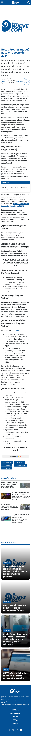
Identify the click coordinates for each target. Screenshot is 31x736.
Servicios (7, 468)
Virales (15, 720)
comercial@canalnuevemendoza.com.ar (11, 701)
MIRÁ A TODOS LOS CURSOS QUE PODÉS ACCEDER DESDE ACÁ (15, 263)
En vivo (15, 723)
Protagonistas (15, 713)
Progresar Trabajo (20, 465)
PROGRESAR (7, 465)
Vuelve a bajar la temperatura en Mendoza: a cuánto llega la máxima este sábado (9, 507)
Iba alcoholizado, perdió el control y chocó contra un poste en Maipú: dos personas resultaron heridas (21, 496)
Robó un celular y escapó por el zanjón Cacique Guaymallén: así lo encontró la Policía (9, 485)
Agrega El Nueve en (25, 81)
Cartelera (15, 710)
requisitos (15, 331)
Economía (19, 462)
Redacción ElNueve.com (11, 79)
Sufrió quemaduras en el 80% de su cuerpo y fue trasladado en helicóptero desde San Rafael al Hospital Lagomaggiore (20, 518)
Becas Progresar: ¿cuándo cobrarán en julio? (15, 189)
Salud (15, 717)
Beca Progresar (7, 462)
